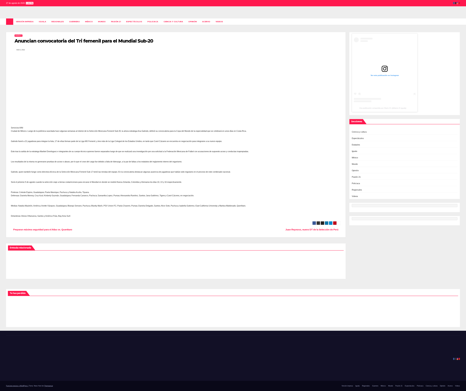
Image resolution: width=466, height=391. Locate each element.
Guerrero (74, 22)
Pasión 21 (116, 22)
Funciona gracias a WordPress (17, 386)
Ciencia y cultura (173, 22)
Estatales (356, 145)
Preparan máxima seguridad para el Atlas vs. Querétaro (42, 229)
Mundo (102, 22)
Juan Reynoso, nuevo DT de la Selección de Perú (312, 229)
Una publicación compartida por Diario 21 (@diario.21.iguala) (382, 108)
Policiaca (152, 22)
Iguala (42, 22)
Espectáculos (134, 22)
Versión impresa (25, 22)
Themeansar (48, 386)
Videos (219, 22)
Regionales (57, 22)
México (89, 22)
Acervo (206, 22)
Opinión (192, 22)
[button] (458, 22)
